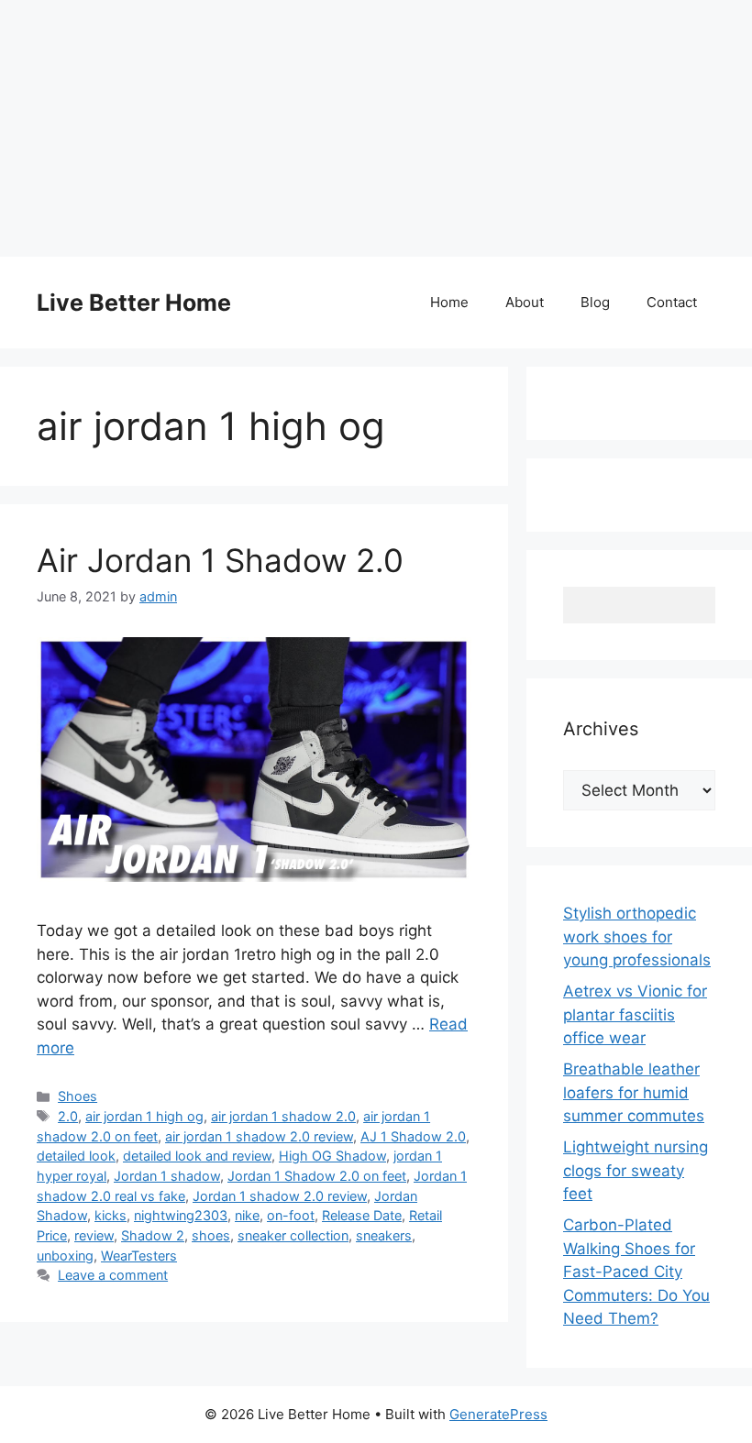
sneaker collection (293, 1235)
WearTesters (139, 1255)
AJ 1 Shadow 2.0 (413, 1136)
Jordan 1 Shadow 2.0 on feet (316, 1176)
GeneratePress (498, 1414)
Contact (672, 302)
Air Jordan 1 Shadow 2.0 (220, 560)
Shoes (77, 1096)
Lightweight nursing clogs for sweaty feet (635, 1170)
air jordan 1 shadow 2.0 (283, 1116)
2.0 (68, 1116)
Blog (595, 302)
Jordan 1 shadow (167, 1176)
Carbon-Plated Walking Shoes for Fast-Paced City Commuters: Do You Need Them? (636, 1271)
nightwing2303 (180, 1215)
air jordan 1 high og (144, 1116)
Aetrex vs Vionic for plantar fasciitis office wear (635, 1014)
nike (247, 1215)
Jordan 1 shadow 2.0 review (280, 1196)
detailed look (76, 1155)
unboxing (65, 1255)
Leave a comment (113, 1275)
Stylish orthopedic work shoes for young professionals (637, 936)
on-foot (291, 1215)
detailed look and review (197, 1155)
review (94, 1235)
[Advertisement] (376, 128)
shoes (211, 1235)
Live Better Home (134, 302)
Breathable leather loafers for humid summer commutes (633, 1092)
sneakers (384, 1235)
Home (449, 302)
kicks (110, 1215)
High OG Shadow (332, 1155)
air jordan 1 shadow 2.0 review (259, 1136)
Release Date (362, 1215)
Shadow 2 (152, 1235)
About (524, 302)
